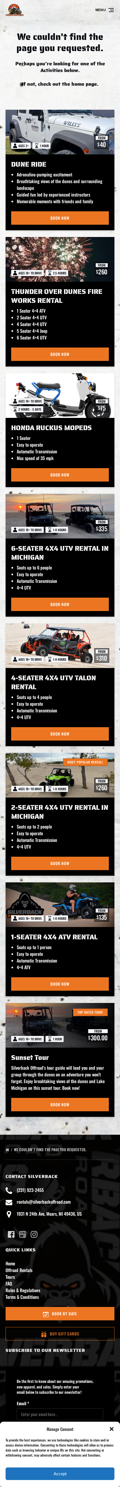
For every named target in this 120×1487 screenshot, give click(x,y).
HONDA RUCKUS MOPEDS (51, 428)
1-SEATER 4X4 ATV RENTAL (54, 937)
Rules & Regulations (23, 1290)
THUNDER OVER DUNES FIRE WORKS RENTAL (56, 296)
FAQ (9, 1283)
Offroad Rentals (19, 1270)
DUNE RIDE (28, 164)
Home (10, 1263)
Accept (60, 1473)
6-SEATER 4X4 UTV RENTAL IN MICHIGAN (60, 553)
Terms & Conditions (22, 1297)
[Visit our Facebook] (11, 1234)
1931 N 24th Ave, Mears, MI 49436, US (49, 1213)
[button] (111, 1429)
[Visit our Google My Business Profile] (22, 1234)
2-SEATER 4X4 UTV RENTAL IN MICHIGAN (59, 812)
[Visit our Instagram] (34, 1234)
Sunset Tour (30, 1057)
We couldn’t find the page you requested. (50, 1149)
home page (84, 84)
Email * (23, 1403)
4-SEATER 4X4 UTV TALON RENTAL (53, 682)
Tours (10, 1276)
